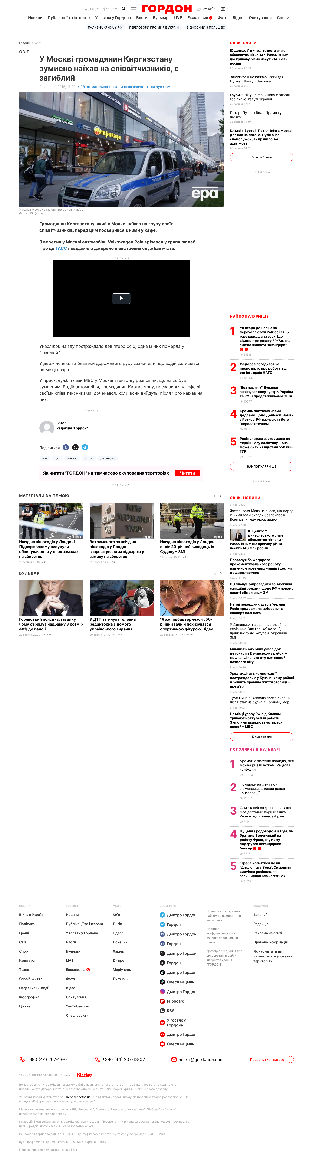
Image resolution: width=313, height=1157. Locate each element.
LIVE (178, 17)
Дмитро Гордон (182, 915)
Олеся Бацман (180, 982)
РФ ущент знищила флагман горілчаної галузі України (260, 97)
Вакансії (260, 914)
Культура (27, 960)
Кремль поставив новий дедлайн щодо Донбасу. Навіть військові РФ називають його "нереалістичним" (266, 417)
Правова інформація (270, 942)
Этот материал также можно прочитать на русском (126, 87)
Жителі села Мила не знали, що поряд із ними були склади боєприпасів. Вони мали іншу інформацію (261, 515)
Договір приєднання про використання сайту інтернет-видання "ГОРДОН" (224, 957)
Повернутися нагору (267, 1059)
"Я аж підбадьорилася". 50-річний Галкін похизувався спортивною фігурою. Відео (187, 624)
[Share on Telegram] (85, 447)
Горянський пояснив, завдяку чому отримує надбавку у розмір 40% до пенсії (51, 624)
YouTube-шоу (77, 1006)
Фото (222, 17)
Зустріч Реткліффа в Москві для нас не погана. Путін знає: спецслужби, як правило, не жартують (261, 136)
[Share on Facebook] (66, 447)
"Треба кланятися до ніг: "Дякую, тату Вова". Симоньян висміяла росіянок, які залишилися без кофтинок (265, 869)
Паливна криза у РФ (105, 27)
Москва (72, 458)
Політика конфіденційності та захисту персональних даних (223, 935)
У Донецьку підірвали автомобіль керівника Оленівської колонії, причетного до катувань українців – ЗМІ (260, 630)
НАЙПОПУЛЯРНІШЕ (249, 316)
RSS (171, 1011)
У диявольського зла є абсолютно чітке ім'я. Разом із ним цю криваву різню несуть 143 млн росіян (259, 56)
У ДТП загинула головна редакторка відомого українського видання (113, 624)
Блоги (142, 17)
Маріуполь (122, 969)
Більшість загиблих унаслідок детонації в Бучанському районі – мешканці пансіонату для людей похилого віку (258, 655)
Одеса (118, 933)
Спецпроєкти (77, 1015)
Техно (24, 969)
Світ (38, 43)
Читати (187, 473)
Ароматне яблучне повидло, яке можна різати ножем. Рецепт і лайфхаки (267, 765)
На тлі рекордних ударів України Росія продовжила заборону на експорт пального (257, 608)
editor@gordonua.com (201, 1059)
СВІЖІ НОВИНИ (245, 498)
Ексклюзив (198, 17)
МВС (45, 458)
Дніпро (118, 960)
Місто (117, 905)
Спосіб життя (30, 979)
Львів (117, 924)
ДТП (57, 458)
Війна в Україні (31, 914)
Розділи (72, 905)
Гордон (24, 43)
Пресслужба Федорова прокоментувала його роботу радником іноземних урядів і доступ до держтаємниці (261, 566)
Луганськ (120, 979)
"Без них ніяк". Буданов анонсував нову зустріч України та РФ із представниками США (266, 391)
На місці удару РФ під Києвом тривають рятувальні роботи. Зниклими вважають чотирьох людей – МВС (256, 720)
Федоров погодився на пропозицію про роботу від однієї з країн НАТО (263, 368)
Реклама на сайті (267, 933)
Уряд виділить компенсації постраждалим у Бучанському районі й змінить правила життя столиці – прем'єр (262, 679)
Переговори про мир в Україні (154, 27)
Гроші (24, 933)
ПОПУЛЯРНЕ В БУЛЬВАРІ (255, 749)
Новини (35, 17)
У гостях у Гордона (113, 17)
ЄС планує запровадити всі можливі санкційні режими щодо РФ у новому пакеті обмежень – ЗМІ (261, 588)
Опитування (260, 17)
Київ (116, 914)
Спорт (24, 951)
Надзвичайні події (34, 988)
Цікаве (24, 1006)
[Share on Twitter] (75, 447)
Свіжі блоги (243, 43)
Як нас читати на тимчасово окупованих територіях (273, 956)
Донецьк (120, 942)
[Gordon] (167, 9)
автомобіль (107, 458)
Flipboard (175, 1001)
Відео (238, 17)
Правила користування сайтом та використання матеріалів (225, 915)
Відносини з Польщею (206, 27)
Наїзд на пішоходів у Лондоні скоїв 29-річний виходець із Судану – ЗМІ (188, 547)
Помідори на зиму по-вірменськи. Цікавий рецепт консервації (263, 788)
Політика (27, 924)
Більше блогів (262, 157)
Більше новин (262, 736)
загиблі (88, 458)
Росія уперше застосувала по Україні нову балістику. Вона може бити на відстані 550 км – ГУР (266, 444)
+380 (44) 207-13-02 (123, 1059)
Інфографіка (29, 997)
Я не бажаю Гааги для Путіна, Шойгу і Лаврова (257, 79)
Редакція (260, 924)
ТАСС (61, 248)
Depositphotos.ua (78, 1097)
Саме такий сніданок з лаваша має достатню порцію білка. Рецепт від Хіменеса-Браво (265, 812)
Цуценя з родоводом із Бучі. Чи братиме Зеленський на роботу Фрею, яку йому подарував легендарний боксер (266, 839)
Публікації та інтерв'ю (69, 17)
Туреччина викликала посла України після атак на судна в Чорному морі (261, 700)
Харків (118, 951)
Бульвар (160, 17)
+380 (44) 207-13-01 (48, 1059)
